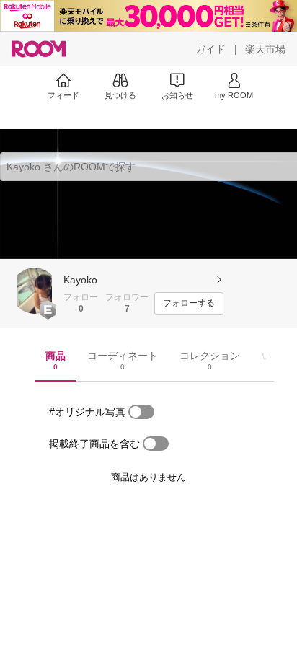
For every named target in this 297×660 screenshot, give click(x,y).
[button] (35, 291)
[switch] (141, 412)
